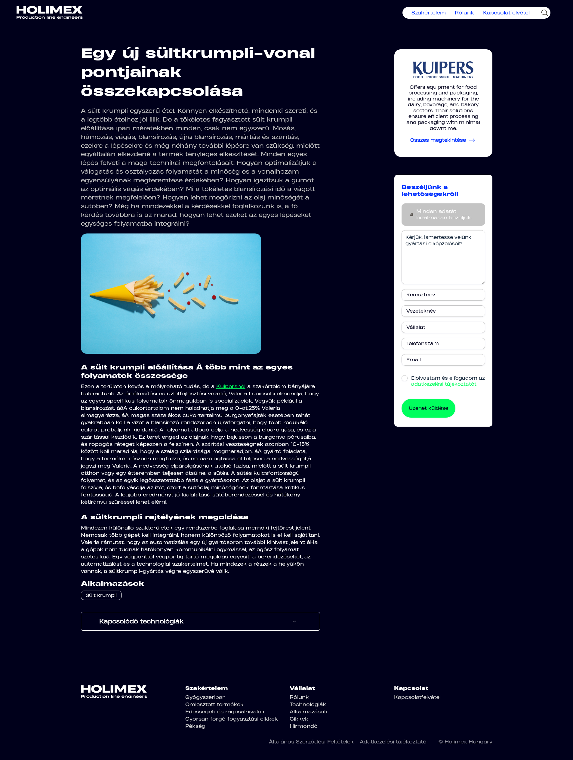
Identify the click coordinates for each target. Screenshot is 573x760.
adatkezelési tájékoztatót (443, 384)
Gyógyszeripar (205, 697)
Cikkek (299, 719)
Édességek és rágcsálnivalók (225, 712)
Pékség (195, 726)
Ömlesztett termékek (214, 704)
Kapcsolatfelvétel (506, 13)
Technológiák (308, 704)
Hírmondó (304, 726)
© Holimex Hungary (465, 742)
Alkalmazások (309, 712)
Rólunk (464, 13)
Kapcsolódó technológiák (141, 621)
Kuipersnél (230, 386)
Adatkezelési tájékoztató (393, 742)
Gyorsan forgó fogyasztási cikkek (231, 719)
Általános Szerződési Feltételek (311, 742)
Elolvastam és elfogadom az (448, 381)
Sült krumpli (101, 595)
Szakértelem (428, 13)
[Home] (50, 12)
